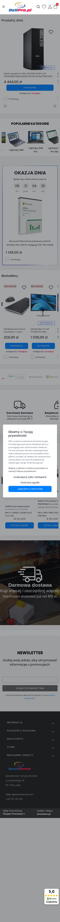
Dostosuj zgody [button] (30, 482)
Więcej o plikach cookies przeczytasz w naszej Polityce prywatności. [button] (28, 470)
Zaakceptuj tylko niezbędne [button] (30, 477)
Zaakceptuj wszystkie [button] (30, 489)
